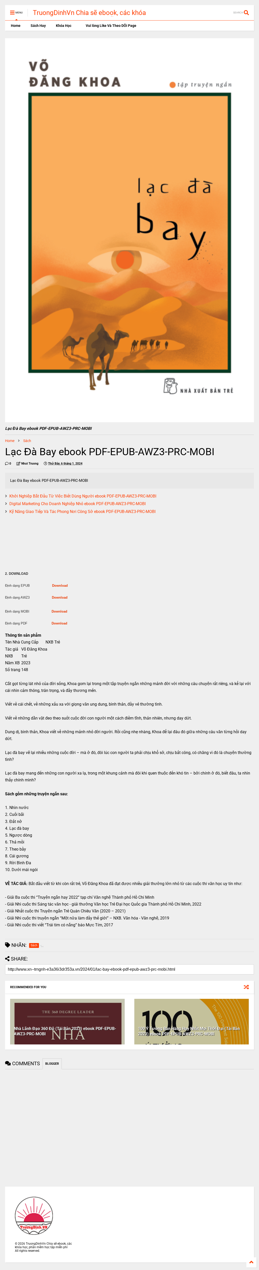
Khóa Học (63, 26)
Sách (27, 441)
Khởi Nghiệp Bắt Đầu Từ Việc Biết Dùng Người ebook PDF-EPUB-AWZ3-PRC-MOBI (82, 496)
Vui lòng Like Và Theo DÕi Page (110, 26)
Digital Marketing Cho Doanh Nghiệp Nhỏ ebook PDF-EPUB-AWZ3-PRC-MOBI (77, 503)
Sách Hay (38, 26)
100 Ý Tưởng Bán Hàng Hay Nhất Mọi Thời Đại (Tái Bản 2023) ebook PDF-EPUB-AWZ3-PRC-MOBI (189, 1031)
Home (15, 26)
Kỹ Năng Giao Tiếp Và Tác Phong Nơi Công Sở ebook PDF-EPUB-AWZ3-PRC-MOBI (82, 511)
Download (60, 585)
